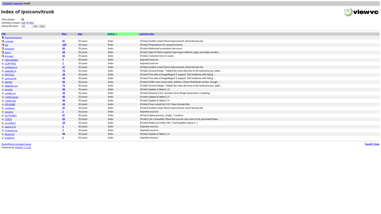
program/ (9, 49)
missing (8, 112)
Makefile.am (11, 86)
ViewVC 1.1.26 (23, 147)
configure (9, 108)
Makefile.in (10, 71)
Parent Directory (13, 37)
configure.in (10, 67)
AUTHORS (10, 115)
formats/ (8, 56)
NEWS (8, 82)
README (9, 104)
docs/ (7, 52)
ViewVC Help (372, 144)
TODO (8, 119)
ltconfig (8, 89)
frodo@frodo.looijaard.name (16, 144)
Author (111, 34)
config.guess (11, 97)
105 (23, 23)
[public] (8, 3)
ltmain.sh (9, 134)
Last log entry (146, 34)
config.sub (10, 101)
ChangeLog (10, 130)
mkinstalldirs (11, 60)
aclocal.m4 (10, 78)
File (4, 34)
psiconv (18, 3)
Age (80, 34)
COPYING (10, 63)
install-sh (9, 138)
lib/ (6, 45)
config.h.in (10, 93)
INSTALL (9, 75)
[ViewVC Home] (361, 16)
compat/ (8, 41)
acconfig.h (10, 123)
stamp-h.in (10, 127)
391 (31, 23)
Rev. (64, 34)
